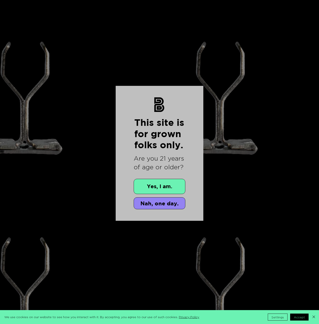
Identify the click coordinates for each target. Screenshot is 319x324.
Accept (299, 317)
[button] (159, 186)
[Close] (313, 317)
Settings (277, 317)
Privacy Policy (189, 317)
